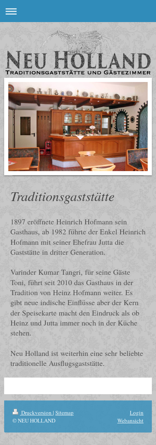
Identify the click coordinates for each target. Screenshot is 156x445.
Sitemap (64, 412)
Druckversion (36, 412)
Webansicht (130, 420)
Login (137, 412)
